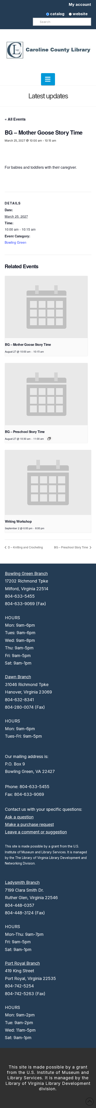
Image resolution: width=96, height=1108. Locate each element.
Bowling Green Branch (26, 573)
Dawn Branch (18, 676)
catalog (56, 13)
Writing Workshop (18, 521)
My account (80, 4)
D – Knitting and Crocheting (25, 547)
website (80, 13)
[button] (48, 79)
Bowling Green (15, 242)
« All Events (15, 119)
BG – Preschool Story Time (25, 431)
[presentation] (46, 307)
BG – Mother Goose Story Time (28, 344)
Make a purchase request (29, 824)
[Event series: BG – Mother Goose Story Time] (49, 438)
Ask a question (19, 817)
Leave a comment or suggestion (36, 831)
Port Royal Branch (22, 963)
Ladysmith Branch (22, 882)
